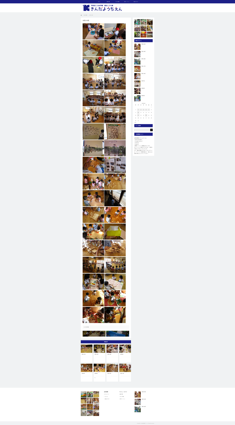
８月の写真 (87, 327)
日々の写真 (117, 1)
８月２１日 (122, 373)
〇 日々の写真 (121, 396)
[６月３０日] (137, 22)
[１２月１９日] (150, 34)
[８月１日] (84, 400)
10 (138, 112)
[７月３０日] (90, 407)
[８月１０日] (150, 28)
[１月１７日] (96, 413)
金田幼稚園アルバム (144, 423)
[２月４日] (84, 407)
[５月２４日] (137, 34)
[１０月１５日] (143, 28)
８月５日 (143, 95)
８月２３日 (96, 354)
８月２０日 (109, 373)
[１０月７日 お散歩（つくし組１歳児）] (143, 22)
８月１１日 (83, 354)
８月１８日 (143, 58)
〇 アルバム (106, 396)
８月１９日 (143, 51)
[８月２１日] (96, 400)
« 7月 (135, 122)
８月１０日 (143, 73)
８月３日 (121, 354)
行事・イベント (126, 1)
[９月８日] (90, 394)
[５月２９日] (143, 34)
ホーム (99, 1)
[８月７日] (96, 407)
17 (138, 115)
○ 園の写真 (121, 394)
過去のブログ (136, 1)
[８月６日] (96, 394)
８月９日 (83, 373)
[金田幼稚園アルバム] (102, 8)
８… (95, 377)
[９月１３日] (90, 400)
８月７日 (143, 80)
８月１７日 (143, 66)
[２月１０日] (150, 22)
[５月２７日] (90, 413)
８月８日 (96, 373)
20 (146, 115)
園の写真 (108, 1)
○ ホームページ (106, 394)
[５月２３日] (84, 413)
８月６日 (143, 88)
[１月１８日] (137, 28)
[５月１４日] (84, 394)
